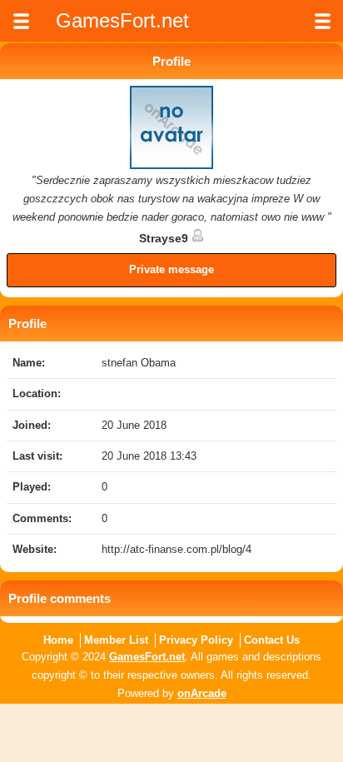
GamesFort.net (147, 656)
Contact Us (272, 640)
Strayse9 (165, 238)
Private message (171, 269)
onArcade (201, 693)
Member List (116, 640)
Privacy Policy (196, 640)
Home (58, 640)
